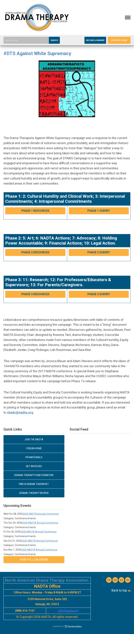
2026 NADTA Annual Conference (41, 513)
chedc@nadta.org (20, 412)
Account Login (119, 40)
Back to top (119, 590)
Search (54, 40)
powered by (58, 626)
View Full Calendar (34, 559)
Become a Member (95, 40)
